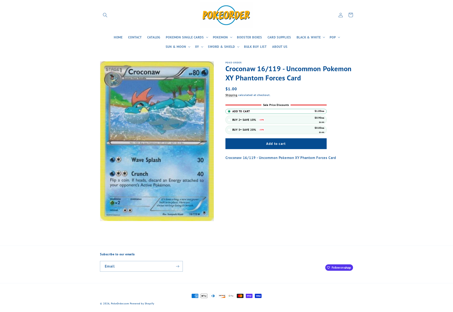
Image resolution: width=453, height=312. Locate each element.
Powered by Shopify (142, 303)
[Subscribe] (178, 266)
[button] (105, 15)
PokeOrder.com (120, 303)
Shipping (231, 95)
